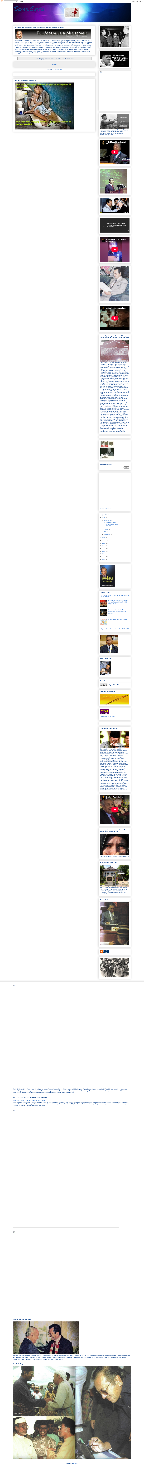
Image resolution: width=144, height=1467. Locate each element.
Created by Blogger (105, 508)
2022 (104, 540)
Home (54, 64)
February (107, 534)
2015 (104, 548)
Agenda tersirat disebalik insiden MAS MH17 (115, 629)
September (107, 520)
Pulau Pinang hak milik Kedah (117, 619)
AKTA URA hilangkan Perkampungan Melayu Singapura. (111, 524)
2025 (104, 518)
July (105, 532)
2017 (104, 546)
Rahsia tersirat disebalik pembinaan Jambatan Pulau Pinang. (117, 611)
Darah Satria (28, 9)
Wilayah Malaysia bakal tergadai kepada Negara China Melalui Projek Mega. (118, 602)
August (106, 529)
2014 (104, 551)
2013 (104, 554)
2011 (104, 559)
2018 (104, 543)
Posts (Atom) (58, 69)
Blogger (75, 1463)
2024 (104, 538)
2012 (104, 556)
